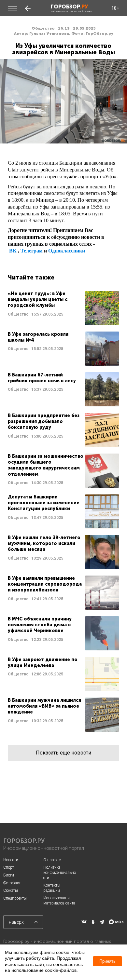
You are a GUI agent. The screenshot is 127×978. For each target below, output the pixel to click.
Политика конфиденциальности (59, 872)
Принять (107, 961)
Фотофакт (12, 883)
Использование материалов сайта (59, 900)
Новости (10, 860)
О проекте (52, 860)
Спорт (8, 867)
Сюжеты (10, 890)
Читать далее (63, 308)
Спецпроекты (15, 898)
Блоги (8, 875)
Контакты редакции (51, 888)
